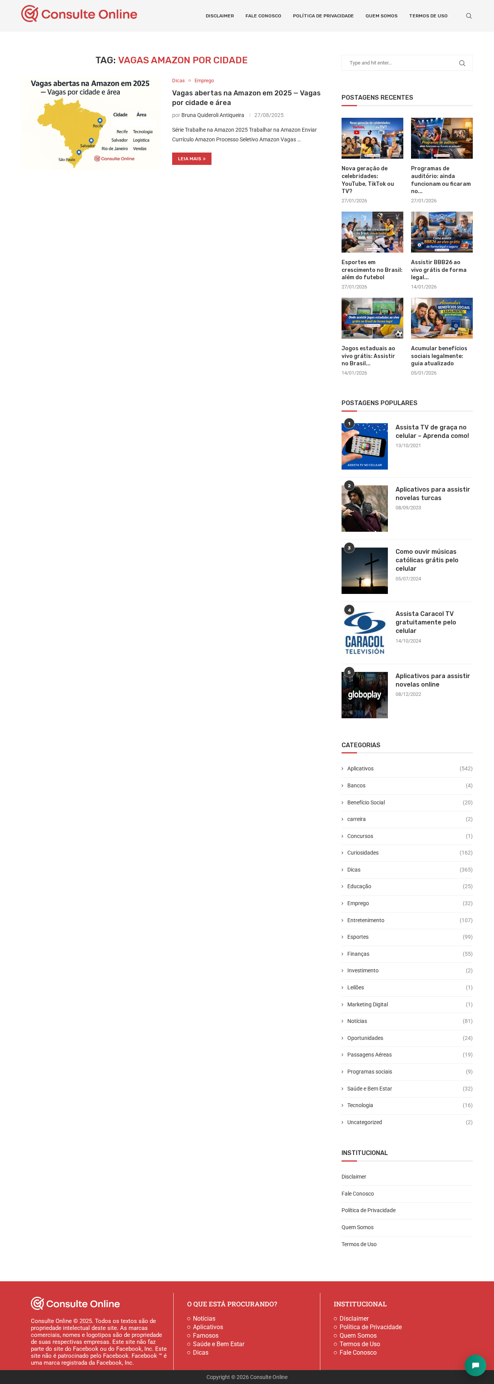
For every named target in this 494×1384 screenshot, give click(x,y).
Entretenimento (410, 920)
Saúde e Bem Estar (410, 1088)
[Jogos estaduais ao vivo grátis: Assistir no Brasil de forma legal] (372, 318)
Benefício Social (410, 802)
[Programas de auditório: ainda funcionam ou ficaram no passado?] (442, 138)
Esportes (410, 937)
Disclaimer (220, 16)
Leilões (410, 987)
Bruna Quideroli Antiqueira (212, 115)
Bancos (410, 785)
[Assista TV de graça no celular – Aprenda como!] (365, 446)
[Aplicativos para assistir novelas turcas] (365, 508)
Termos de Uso (428, 16)
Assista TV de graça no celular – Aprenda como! (432, 431)
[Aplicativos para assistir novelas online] (365, 695)
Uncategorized (410, 1122)
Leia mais (189, 158)
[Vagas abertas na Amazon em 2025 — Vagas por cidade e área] (91, 124)
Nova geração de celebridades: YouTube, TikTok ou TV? (368, 180)
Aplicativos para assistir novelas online (433, 680)
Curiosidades (410, 853)
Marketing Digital (410, 1004)
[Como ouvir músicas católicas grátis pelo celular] (365, 571)
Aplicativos (410, 768)
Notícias (410, 1021)
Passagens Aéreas (410, 1055)
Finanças (410, 954)
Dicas (410, 870)
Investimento (410, 970)
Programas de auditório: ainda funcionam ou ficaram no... (441, 180)
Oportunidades (410, 1038)
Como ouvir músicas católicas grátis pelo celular (427, 560)
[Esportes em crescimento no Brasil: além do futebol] (372, 232)
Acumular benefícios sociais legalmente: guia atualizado (439, 356)
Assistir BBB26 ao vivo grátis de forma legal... (439, 270)
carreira (410, 819)
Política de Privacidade (323, 16)
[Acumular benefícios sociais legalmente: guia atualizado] (442, 318)
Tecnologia (410, 1105)
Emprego (410, 903)
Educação (410, 886)
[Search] (469, 15)
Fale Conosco (263, 16)
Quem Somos (381, 16)
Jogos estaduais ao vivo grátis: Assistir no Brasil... (368, 356)
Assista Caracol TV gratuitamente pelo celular (426, 622)
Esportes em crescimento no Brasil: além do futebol (372, 270)
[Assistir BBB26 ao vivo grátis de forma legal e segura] (442, 232)
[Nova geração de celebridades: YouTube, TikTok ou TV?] (372, 138)
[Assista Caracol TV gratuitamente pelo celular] (365, 633)
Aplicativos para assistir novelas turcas (433, 494)
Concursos (410, 836)
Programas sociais (410, 1072)
